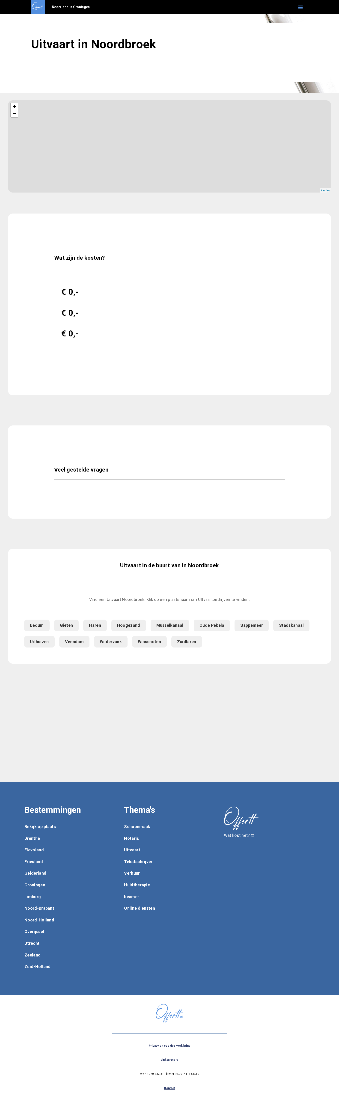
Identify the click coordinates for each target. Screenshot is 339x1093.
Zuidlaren (186, 641)
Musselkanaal (170, 625)
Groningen (34, 884)
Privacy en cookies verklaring (169, 1045)
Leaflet (325, 190)
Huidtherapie (137, 884)
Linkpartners (169, 1059)
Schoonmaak (137, 826)
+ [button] (14, 106)
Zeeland (32, 955)
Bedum (37, 625)
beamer (131, 896)
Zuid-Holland (37, 966)
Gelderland (35, 873)
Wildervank (111, 641)
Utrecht (31, 943)
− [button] (14, 113)
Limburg (32, 896)
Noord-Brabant (39, 908)
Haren (95, 625)
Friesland (33, 861)
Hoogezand (128, 625)
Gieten (66, 625)
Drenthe (32, 838)
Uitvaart (132, 849)
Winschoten (149, 641)
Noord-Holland (39, 920)
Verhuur (132, 873)
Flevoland (34, 849)
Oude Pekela (211, 625)
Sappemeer (251, 625)
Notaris (131, 838)
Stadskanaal (291, 625)
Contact (169, 1088)
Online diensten (139, 908)
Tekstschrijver (138, 861)
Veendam (74, 641)
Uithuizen (39, 641)
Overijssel (34, 931)
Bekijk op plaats (40, 826)
